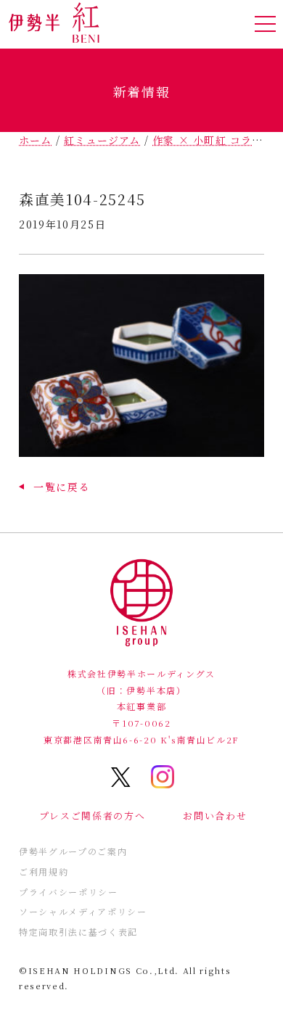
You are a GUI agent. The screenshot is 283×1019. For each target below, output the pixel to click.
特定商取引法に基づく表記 (78, 931)
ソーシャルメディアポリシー (83, 911)
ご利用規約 (43, 871)
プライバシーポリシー (68, 892)
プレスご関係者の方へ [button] (92, 815)
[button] (54, 486)
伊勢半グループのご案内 (73, 851)
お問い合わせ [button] (215, 815)
